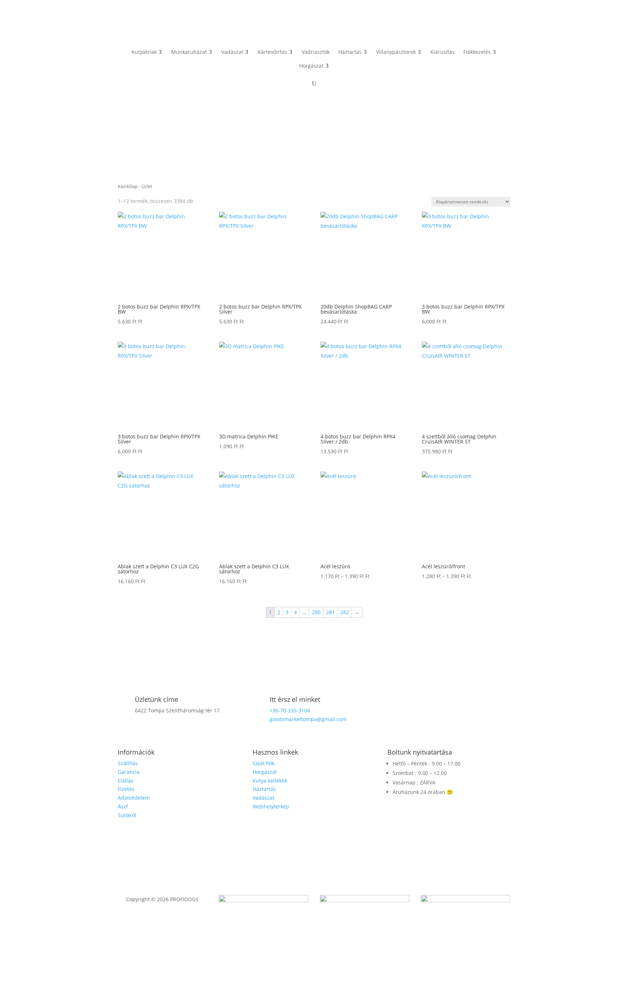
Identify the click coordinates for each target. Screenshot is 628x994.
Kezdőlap (128, 186)
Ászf (123, 806)
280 (316, 612)
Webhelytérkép (271, 806)
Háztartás (264, 789)
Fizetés (126, 789)
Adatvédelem (134, 797)
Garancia (129, 771)
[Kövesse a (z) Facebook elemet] (449, 702)
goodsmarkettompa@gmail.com (308, 719)
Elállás (125, 780)
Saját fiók (263, 763)
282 (344, 612)
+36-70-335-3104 (290, 710)
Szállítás (128, 763)
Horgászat (265, 771)
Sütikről (127, 815)
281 (330, 612)
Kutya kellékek (270, 780)
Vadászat (263, 797)
